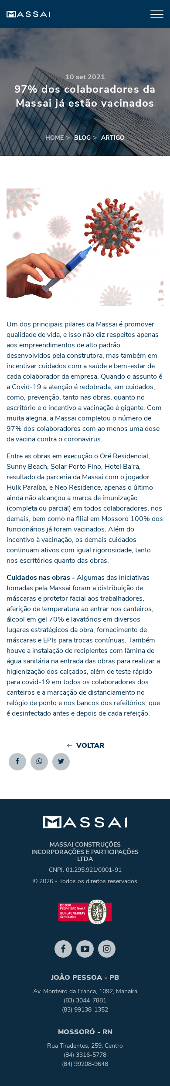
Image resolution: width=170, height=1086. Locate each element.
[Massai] (28, 14)
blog (82, 138)
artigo (113, 138)
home (54, 138)
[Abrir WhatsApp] (148, 1064)
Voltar (90, 745)
